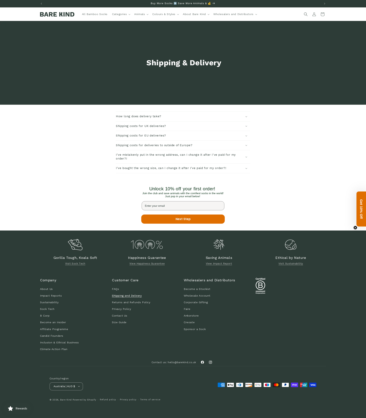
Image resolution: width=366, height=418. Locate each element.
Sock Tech (47, 308)
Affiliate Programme (54, 328)
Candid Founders (51, 335)
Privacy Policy (121, 308)
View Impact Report (219, 263)
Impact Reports (51, 295)
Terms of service (150, 399)
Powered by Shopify (84, 399)
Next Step (183, 219)
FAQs (115, 288)
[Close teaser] (355, 228)
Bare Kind (66, 399)
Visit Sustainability (291, 263)
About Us (46, 288)
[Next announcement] (324, 3)
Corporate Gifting (196, 302)
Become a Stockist (197, 288)
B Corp (45, 315)
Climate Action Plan (53, 349)
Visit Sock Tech (75, 263)
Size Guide (119, 322)
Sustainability (49, 302)
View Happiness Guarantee (147, 263)
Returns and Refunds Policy (131, 302)
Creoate (189, 322)
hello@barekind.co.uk (182, 362)
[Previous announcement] (41, 3)
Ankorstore (191, 315)
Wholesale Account (197, 295)
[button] (121, 14)
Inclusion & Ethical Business (59, 342)
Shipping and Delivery (127, 295)
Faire (187, 308)
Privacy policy (128, 399)
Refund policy (108, 399)
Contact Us (119, 315)
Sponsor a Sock (195, 328)
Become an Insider (53, 322)
